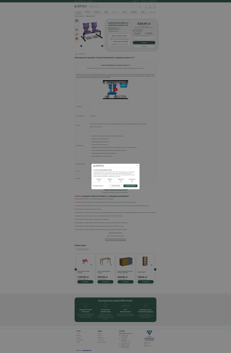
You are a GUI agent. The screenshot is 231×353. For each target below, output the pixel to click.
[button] (98, 186)
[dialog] (115, 176)
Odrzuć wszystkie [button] (115, 185)
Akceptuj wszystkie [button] (130, 185)
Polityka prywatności (116, 176)
